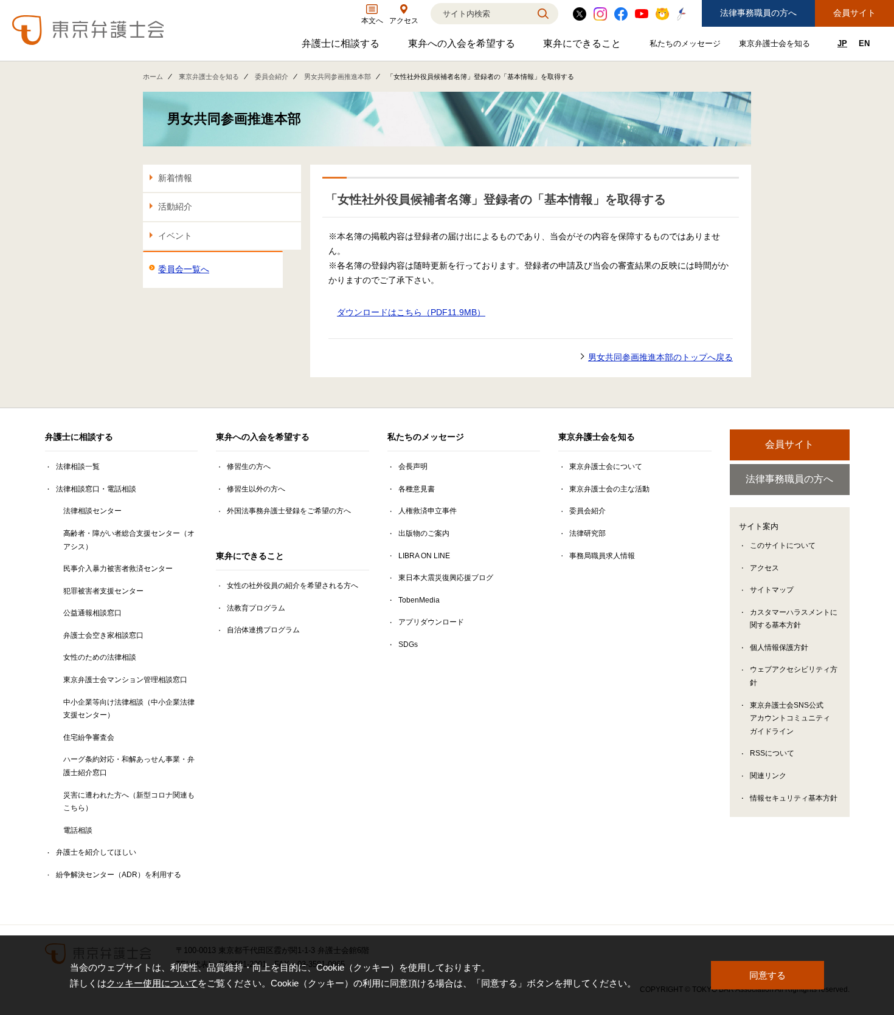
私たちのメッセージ (687, 46)
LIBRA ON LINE (424, 556)
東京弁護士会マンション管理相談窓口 (125, 679)
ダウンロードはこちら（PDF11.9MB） (411, 312)
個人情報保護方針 (779, 647)
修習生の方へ (249, 466)
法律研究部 (587, 533)
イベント (175, 236)
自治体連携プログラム (263, 630)
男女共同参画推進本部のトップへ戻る (660, 357)
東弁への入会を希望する (463, 46)
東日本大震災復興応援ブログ (445, 577)
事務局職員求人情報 (602, 556)
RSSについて (772, 753)
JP (842, 43)
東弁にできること (583, 46)
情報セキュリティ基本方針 (793, 798)
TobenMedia (419, 600)
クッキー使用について (152, 983)
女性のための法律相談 (99, 657)
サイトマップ (772, 590)
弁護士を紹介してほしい (96, 852)
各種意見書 (416, 489)
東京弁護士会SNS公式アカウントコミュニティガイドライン (790, 718)
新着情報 (175, 178)
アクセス (764, 568)
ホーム (153, 76)
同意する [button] (767, 975)
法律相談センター (92, 511)
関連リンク (768, 775)
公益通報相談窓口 (92, 613)
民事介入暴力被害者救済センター (118, 568)
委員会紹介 (271, 76)
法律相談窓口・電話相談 (96, 489)
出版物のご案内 (423, 533)
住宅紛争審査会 (88, 737)
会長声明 (413, 466)
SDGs (408, 644)
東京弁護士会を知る (776, 46)
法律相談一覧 (78, 466)
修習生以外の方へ (256, 489)
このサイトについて (783, 545)
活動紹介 (175, 206)
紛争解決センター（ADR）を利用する (118, 874)
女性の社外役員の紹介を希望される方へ (292, 585)
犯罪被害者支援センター (103, 591)
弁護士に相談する (342, 46)
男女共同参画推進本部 (337, 76)
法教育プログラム (256, 608)
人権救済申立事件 (427, 511)
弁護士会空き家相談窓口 (103, 635)
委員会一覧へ (183, 269)
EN (864, 43)
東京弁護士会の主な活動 (609, 489)
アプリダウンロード (431, 622)
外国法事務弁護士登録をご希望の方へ (289, 511)
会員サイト (854, 13)
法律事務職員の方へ (758, 13)
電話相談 (77, 830)
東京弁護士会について (605, 466)
